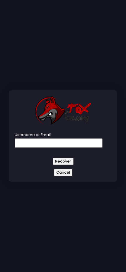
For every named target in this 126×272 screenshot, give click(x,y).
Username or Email (33, 134)
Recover (63, 161)
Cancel (63, 172)
